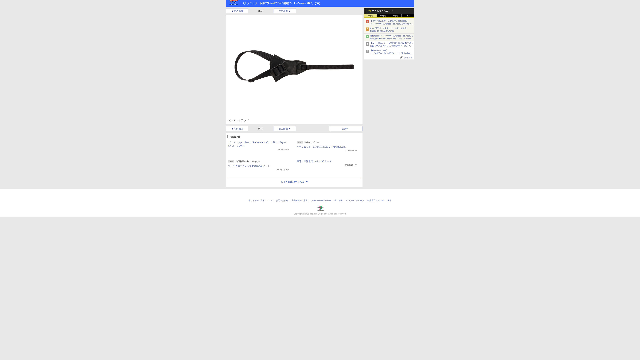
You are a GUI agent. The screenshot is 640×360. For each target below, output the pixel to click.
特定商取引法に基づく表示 (380, 200)
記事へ (345, 128)
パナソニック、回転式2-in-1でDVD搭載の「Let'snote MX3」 (278, 3)
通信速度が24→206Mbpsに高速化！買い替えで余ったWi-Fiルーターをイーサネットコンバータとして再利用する (391, 38)
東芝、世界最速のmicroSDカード (314, 161)
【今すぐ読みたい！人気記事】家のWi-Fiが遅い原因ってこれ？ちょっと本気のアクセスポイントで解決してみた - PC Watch (391, 46)
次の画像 (283, 11)
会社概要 (338, 200)
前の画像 (238, 11)
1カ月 (407, 15)
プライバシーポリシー (321, 200)
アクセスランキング (382, 11)
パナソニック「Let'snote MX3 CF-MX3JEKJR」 (322, 147)
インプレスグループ (355, 200)
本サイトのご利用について (260, 200)
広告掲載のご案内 (300, 200)
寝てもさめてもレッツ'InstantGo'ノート (249, 165)
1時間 (370, 15)
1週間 (395, 15)
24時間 (383, 15)
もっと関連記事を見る (292, 181)
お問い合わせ (282, 200)
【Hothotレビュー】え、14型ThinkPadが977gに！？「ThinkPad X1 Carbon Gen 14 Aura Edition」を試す (390, 53)
